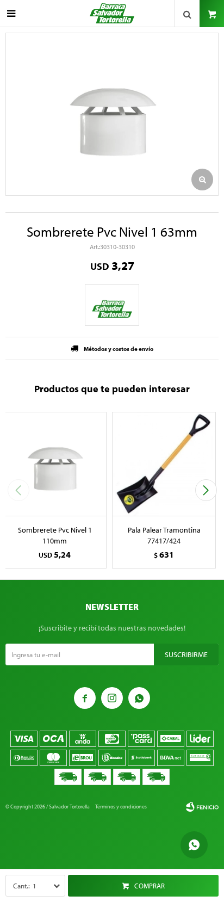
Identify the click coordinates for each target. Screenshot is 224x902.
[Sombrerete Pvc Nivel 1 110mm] (55, 464)
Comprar (149, 885)
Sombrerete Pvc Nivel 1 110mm (55, 535)
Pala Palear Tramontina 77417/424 (164, 535)
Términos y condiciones (121, 806)
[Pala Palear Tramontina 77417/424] (164, 464)
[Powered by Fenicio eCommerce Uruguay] (202, 807)
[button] (205, 490)
